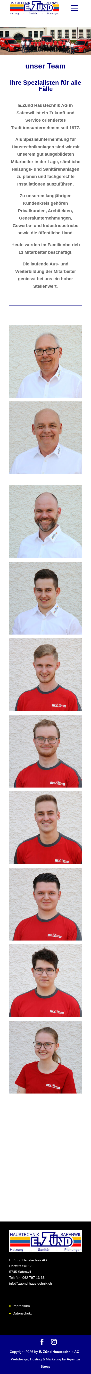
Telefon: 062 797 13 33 (27, 1278)
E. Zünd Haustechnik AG (59, 1352)
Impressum (21, 1306)
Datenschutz (22, 1313)
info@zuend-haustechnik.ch (30, 1283)
